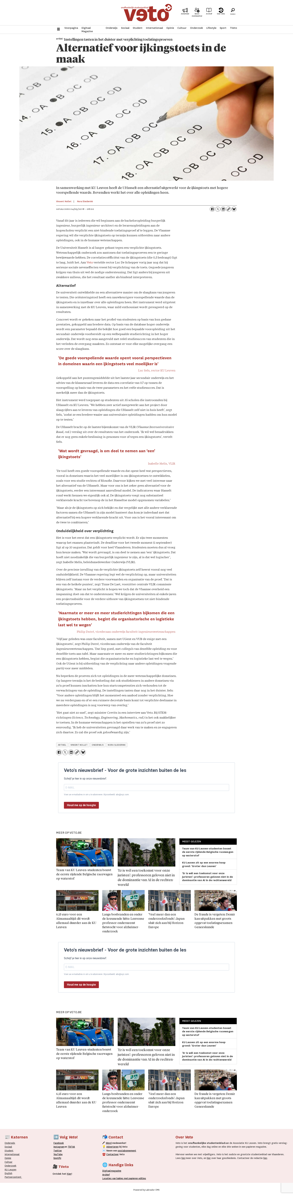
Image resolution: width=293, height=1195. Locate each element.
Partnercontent (13, 1177)
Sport (223, 28)
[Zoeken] (233, 13)
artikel (62, 745)
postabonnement (127, 1150)
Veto (90, 262)
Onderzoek (196, 28)
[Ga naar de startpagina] (146, 12)
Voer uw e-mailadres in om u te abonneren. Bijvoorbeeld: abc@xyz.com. (96, 794)
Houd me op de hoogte (81, 805)
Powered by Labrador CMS (146, 1190)
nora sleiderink (116, 745)
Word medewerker (197, 15)
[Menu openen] (58, 29)
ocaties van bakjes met (116, 1178)
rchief (106, 1174)
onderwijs (98, 745)
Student (137, 28)
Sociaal (125, 28)
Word (109, 1143)
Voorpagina (71, 28)
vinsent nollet (79, 745)
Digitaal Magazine (87, 29)
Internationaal (154, 28)
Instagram (58, 1146)
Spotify (57, 1158)
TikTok (71, 1146)
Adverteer (185, 14)
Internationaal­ (12, 1154)
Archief (209, 14)
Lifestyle (211, 28)
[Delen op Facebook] (212, 209)
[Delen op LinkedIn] (223, 209)
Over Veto (221, 14)
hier (183, 1158)
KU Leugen (10, 1169)
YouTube (58, 1154)
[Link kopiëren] (228, 209)
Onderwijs (112, 28)
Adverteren (112, 1146)
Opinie (170, 28)
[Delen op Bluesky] (234, 209)
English (8, 1173)
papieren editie (136, 1178)
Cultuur (182, 28)
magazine (112, 1170)
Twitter (57, 1150)
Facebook (58, 1143)
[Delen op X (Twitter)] (217, 209)
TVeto (233, 28)
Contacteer (112, 1154)
